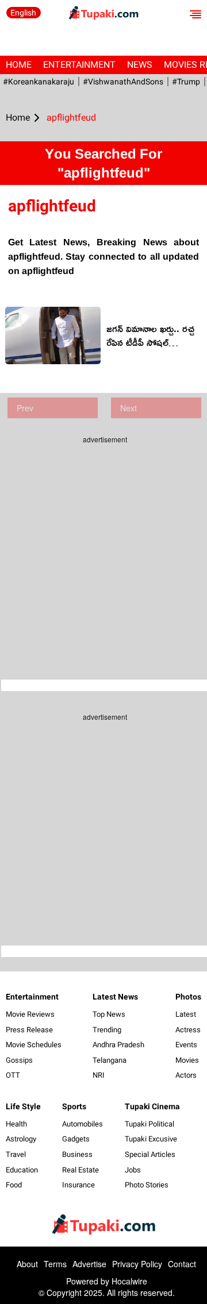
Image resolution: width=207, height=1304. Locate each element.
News (139, 64)
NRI (99, 1075)
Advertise (89, 1264)
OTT (13, 1075)
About (27, 1264)
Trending (107, 1029)
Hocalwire (129, 1281)
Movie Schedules (34, 1044)
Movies (187, 1060)
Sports (74, 1106)
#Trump (186, 81)
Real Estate (80, 1170)
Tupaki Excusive (151, 1139)
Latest (185, 1014)
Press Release (29, 1029)
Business (77, 1154)
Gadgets (76, 1139)
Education (22, 1170)
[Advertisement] (103, 553)
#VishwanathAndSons (123, 81)
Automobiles (82, 1124)
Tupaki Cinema (152, 1106)
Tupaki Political (149, 1124)
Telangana (109, 1060)
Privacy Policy (137, 1264)
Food (14, 1184)
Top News (109, 1014)
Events (186, 1044)
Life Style (23, 1106)
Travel (16, 1154)
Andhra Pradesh (118, 1044)
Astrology (21, 1139)
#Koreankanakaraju (38, 81)
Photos (188, 996)
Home (19, 64)
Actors (186, 1075)
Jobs (133, 1170)
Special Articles (150, 1154)
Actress (188, 1029)
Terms (55, 1264)
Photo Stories (146, 1184)
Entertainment (79, 64)
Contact (182, 1264)
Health (16, 1124)
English (23, 12)
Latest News (115, 996)
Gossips (19, 1060)
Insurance (78, 1184)
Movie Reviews (30, 1014)
